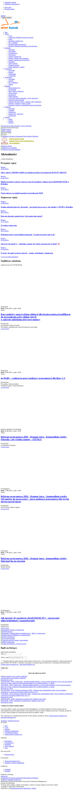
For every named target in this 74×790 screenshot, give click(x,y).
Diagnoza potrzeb (13, 65)
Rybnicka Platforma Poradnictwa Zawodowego (22, 46)
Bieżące (10, 72)
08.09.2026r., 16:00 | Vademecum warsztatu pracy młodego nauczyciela (22, 701)
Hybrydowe (12, 55)
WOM (7, 34)
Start (6, 32)
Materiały (7, 86)
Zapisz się (4, 668)
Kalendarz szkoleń (10, 2)
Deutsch (10, 122)
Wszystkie (11, 49)
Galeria (10, 84)
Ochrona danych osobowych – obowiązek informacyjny (18, 664)
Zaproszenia (12, 74)
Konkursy (8, 107)
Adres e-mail (5, 657)
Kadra (10, 39)
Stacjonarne (12, 51)
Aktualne (11, 110)
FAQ (6, 748)
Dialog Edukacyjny (14, 88)
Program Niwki (9, 754)
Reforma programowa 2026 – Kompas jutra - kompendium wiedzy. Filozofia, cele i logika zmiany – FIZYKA (34, 438)
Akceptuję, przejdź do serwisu (10, 721)
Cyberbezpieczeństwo (11, 733)
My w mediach (13, 43)
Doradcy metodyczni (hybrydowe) (18, 60)
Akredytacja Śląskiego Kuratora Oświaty (20, 37)
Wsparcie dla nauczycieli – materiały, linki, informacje (24, 102)
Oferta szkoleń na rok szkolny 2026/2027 (13, 678)
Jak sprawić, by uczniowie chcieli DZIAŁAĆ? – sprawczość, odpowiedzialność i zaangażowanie (30, 619)
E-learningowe (12, 53)
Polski (10, 119)
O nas (10, 36)
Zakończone (12, 115)
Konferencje (12, 95)
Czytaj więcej (5, 329)
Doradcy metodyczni (14, 56)
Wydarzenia (8, 77)
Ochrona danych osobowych (13, 734)
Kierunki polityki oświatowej (17, 44)
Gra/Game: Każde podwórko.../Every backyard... (23, 98)
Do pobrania (12, 89)
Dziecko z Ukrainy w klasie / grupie (19, 103)
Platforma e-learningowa (12, 4)
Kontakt (7, 117)
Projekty (11, 81)
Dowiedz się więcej (7, 680)
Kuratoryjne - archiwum (15, 114)
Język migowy (12, 93)
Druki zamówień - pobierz (16, 67)
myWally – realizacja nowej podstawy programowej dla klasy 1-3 (33, 378)
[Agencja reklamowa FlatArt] (22, 788)
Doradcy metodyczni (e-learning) (18, 58)
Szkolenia (8, 48)
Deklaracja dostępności (12, 731)
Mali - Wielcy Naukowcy (16, 91)
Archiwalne (12, 76)
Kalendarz (11, 62)
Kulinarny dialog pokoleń (16, 100)
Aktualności (8, 69)
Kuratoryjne (12, 112)
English (10, 121)
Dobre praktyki (13, 96)
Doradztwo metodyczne (15, 41)
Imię (2, 654)
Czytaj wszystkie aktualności (9, 257)
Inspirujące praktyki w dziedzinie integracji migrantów (25, 105)
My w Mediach (13, 82)
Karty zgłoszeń (9, 746)
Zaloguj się (4, 776)
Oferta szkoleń (12, 63)
